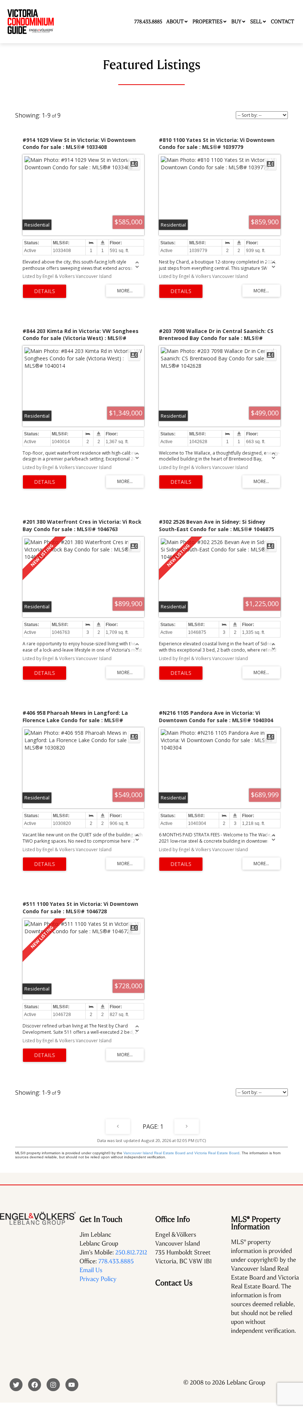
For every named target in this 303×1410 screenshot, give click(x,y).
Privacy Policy (97, 1279)
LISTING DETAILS (44, 291)
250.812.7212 (131, 1252)
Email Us (90, 1270)
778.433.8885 (116, 1261)
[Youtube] (71, 1384)
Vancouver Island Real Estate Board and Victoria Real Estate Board (181, 1153)
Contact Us (174, 1283)
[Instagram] (53, 1384)
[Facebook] (34, 1384)
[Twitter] (16, 1384)
